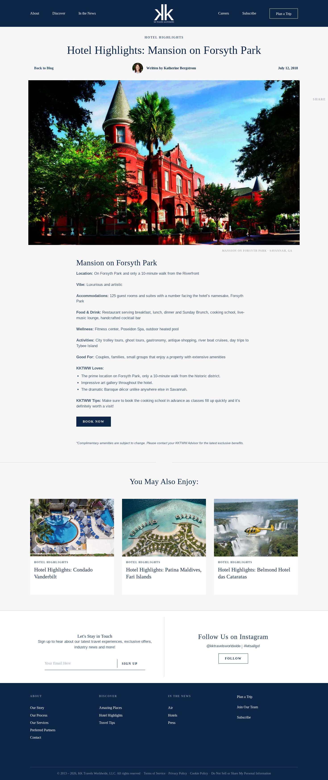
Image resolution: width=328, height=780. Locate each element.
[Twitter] (238, 728)
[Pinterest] (250, 728)
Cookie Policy (199, 773)
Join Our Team (247, 707)
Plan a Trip (283, 14)
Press (171, 723)
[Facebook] (244, 728)
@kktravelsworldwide (223, 646)
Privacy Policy (177, 773)
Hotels (172, 715)
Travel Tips (107, 723)
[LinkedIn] (256, 728)
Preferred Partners (42, 730)
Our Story (37, 708)
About (34, 13)
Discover (58, 13)
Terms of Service (154, 773)
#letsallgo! (252, 646)
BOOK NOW (93, 421)
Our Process (38, 715)
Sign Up (130, 663)
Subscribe (249, 13)
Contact (35, 737)
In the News (87, 13)
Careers (223, 13)
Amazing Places (110, 708)
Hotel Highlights (51, 562)
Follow (233, 658)
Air (170, 708)
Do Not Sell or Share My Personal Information (241, 773)
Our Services (39, 723)
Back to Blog (44, 68)
